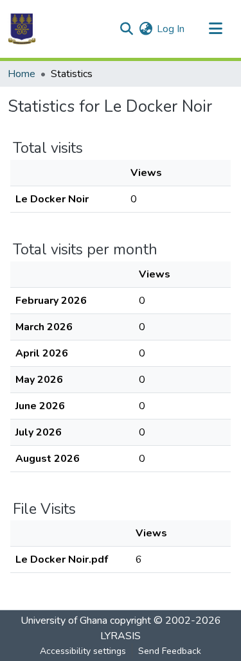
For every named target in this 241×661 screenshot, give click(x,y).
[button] (22, 29)
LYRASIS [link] (120, 636)
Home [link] (21, 74)
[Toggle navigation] (215, 29)
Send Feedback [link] (169, 651)
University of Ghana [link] (64, 620)
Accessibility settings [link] (83, 651)
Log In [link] (170, 29)
